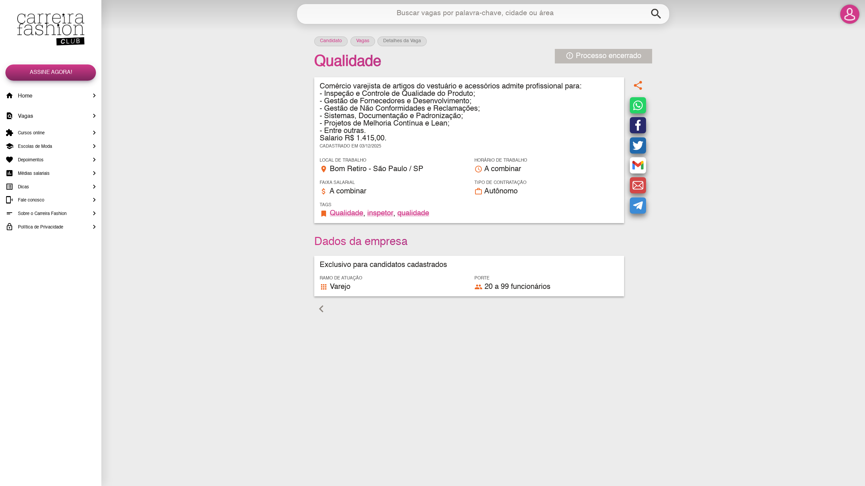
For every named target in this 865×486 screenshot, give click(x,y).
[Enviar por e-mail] (638, 185)
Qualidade (346, 213)
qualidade (413, 213)
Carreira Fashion (50, 30)
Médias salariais (33, 173)
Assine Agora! (51, 72)
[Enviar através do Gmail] (638, 165)
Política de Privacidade (40, 227)
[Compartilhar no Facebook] (638, 125)
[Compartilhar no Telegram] (638, 205)
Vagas (25, 116)
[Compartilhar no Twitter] (638, 145)
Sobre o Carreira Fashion (42, 214)
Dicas (23, 187)
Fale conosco (30, 200)
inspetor (380, 213)
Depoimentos (30, 160)
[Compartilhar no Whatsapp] (638, 105)
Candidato (331, 40)
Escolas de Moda (34, 146)
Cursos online (31, 133)
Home (24, 96)
